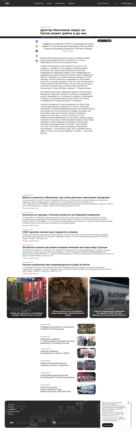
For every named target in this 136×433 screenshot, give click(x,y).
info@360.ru (11, 409)
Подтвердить (107, 425)
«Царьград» (67, 51)
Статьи (49, 3)
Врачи (53, 37)
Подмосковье (60, 3)
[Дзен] (104, 41)
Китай (57, 37)
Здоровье (43, 37)
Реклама (11, 414)
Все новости (39, 3)
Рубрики (71, 3)
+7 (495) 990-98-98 (13, 411)
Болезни (49, 37)
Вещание (11, 407)
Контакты (11, 404)
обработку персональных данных (110, 416)
